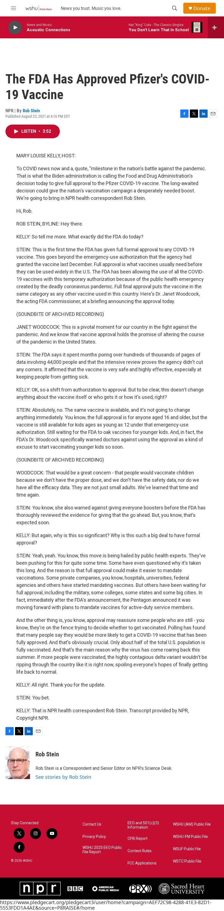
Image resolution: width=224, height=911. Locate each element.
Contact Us (91, 824)
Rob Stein (31, 110)
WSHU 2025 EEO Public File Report (102, 850)
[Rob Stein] (17, 762)
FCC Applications (142, 863)
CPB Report (138, 839)
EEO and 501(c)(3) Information (143, 825)
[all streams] (216, 27)
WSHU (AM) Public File (192, 824)
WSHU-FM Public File (190, 837)
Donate (201, 8)
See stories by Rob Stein (63, 777)
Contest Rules (140, 851)
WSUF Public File (187, 849)
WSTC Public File (187, 861)
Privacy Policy (94, 837)
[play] (15, 27)
